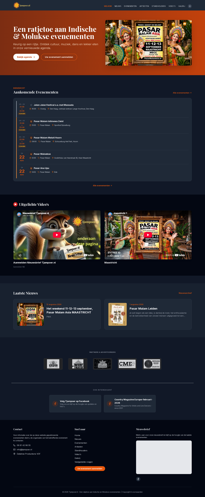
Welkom (108, 6)
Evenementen (130, 6)
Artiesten (144, 6)
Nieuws (118, 6)
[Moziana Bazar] (151, 364)
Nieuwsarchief (185, 293)
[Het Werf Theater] (77, 364)
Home (77, 435)
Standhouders (159, 6)
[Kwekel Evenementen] (102, 364)
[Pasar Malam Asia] (53, 364)
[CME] (127, 364)
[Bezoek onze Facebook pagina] (138, 479)
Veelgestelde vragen (84, 462)
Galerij (181, 6)
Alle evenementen (181, 93)
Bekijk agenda (24, 57)
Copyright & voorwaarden (132, 492)
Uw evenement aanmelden (59, 57)
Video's (172, 6)
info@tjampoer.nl (24, 449)
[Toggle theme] (190, 6)
